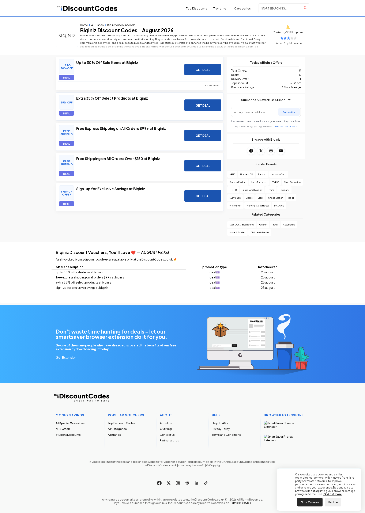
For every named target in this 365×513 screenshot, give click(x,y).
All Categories (117, 428)
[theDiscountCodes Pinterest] (187, 483)
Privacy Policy (221, 428)
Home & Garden (237, 232)
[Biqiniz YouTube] (281, 151)
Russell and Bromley (252, 190)
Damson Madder (237, 182)
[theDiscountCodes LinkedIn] (196, 483)
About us (166, 423)
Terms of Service (240, 502)
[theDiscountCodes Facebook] (159, 483)
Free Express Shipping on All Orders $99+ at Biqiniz (121, 128)
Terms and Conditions (226, 434)
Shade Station (275, 198)
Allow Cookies (310, 502)
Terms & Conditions (285, 126)
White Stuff (235, 205)
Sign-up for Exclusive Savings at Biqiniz (110, 188)
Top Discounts (196, 8)
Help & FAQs (220, 423)
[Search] (305, 7)
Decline (333, 502)
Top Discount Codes (121, 423)
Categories (242, 8)
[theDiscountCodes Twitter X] (168, 483)
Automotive (289, 224)
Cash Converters (292, 182)
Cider (260, 198)
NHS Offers (63, 428)
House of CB (246, 174)
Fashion (263, 224)
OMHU (233, 190)
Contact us (167, 434)
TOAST (275, 182)
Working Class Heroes (258, 205)
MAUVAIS (279, 205)
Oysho (270, 190)
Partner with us (169, 440)
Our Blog (166, 428)
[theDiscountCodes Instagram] (178, 483)
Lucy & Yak (235, 198)
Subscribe (289, 112)
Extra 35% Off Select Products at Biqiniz (112, 98)
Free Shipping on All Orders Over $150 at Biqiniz (118, 158)
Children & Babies (260, 232)
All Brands (114, 434)
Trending (219, 8)
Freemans (284, 190)
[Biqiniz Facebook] (251, 151)
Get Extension (66, 357)
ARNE (232, 174)
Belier (291, 198)
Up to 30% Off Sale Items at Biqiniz (107, 62)
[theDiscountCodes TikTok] (205, 483)
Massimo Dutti (278, 174)
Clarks (249, 198)
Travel (275, 224)
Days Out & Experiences (241, 224)
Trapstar (262, 174)
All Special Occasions (70, 423)
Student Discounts (68, 434)
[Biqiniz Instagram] (271, 151)
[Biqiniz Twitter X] (261, 151)
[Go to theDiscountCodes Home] (87, 8)
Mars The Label (259, 182)
